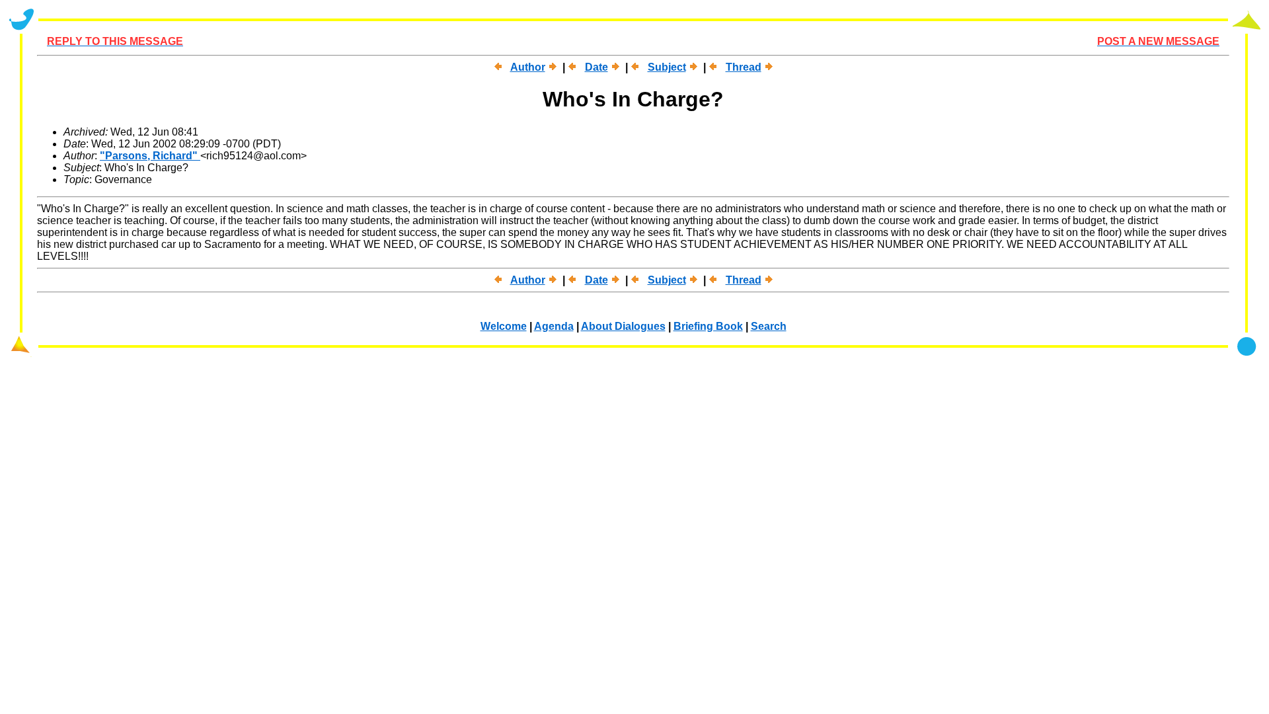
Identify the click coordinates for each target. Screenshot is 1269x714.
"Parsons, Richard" (150, 155)
